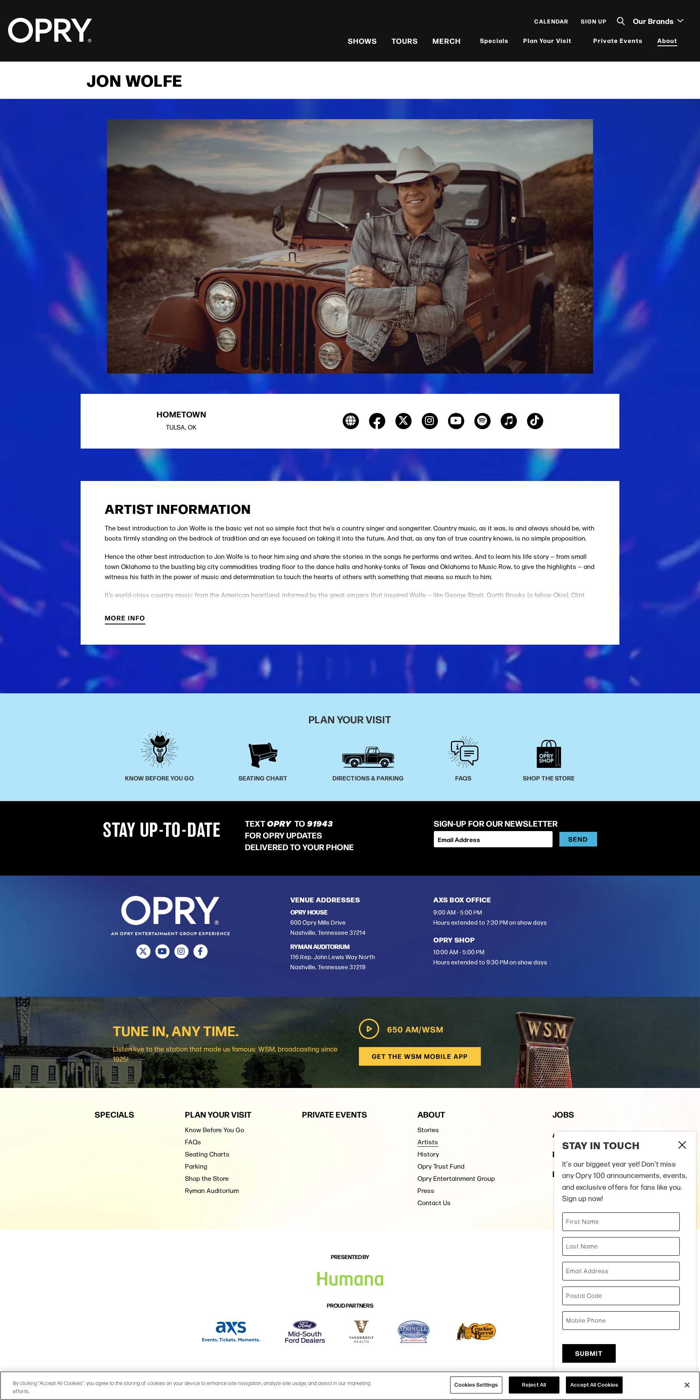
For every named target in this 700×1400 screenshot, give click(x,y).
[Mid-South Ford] (305, 1332)
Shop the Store (207, 1178)
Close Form (682, 1146)
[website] (351, 421)
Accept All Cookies (594, 1384)
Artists (428, 1142)
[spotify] (482, 421)
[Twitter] (143, 951)
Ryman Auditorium (212, 1191)
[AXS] (231, 1332)
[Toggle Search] (621, 21)
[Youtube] (162, 951)
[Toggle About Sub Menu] (683, 41)
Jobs (563, 1114)
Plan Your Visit (547, 40)
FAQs (193, 1142)
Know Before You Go (214, 1130)
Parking (196, 1166)
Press (426, 1191)
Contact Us (434, 1203)
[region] (350, 1385)
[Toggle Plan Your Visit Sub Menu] (577, 41)
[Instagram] (181, 951)
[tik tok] (535, 421)
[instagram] (430, 421)
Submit (589, 1353)
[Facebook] (200, 951)
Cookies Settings (476, 1384)
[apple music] (509, 421)
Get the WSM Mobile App (420, 1056)
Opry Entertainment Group (456, 1178)
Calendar (551, 21)
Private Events (618, 40)
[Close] (687, 1385)
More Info (125, 618)
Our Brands (654, 20)
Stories (428, 1130)
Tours (405, 40)
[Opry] (50, 30)
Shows (362, 40)
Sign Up (594, 21)
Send (578, 839)
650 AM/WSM (415, 1029)
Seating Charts (207, 1154)
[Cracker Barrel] (476, 1332)
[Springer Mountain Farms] (413, 1332)
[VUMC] (361, 1332)
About (667, 40)
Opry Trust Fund (441, 1166)
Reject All (534, 1384)
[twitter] (403, 421)
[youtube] (456, 421)
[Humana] (350, 1279)
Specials (494, 40)
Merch (447, 40)
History (428, 1154)
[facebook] (377, 421)
